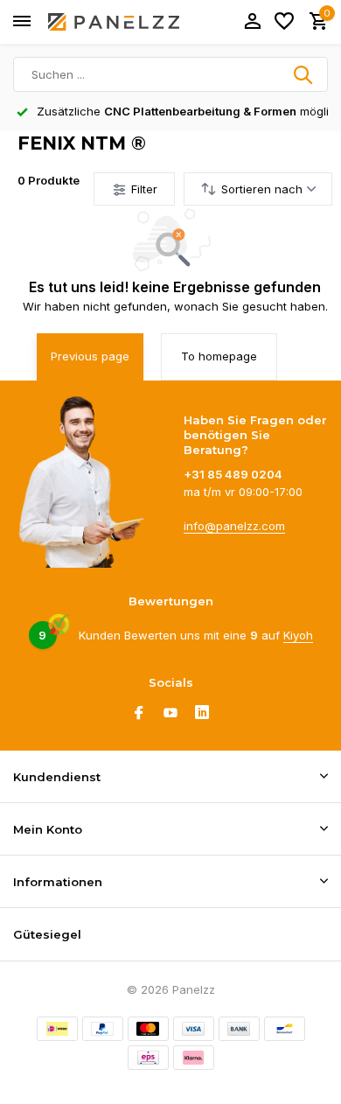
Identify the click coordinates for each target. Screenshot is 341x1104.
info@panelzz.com (234, 526)
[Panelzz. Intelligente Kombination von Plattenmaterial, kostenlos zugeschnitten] (113, 22)
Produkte (48, 180)
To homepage (219, 356)
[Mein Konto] (252, 21)
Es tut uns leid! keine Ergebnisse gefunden (175, 287)
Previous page (90, 356)
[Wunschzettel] (284, 21)
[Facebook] (139, 713)
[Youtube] (170, 713)
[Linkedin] (202, 713)
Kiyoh (298, 635)
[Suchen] (304, 74)
